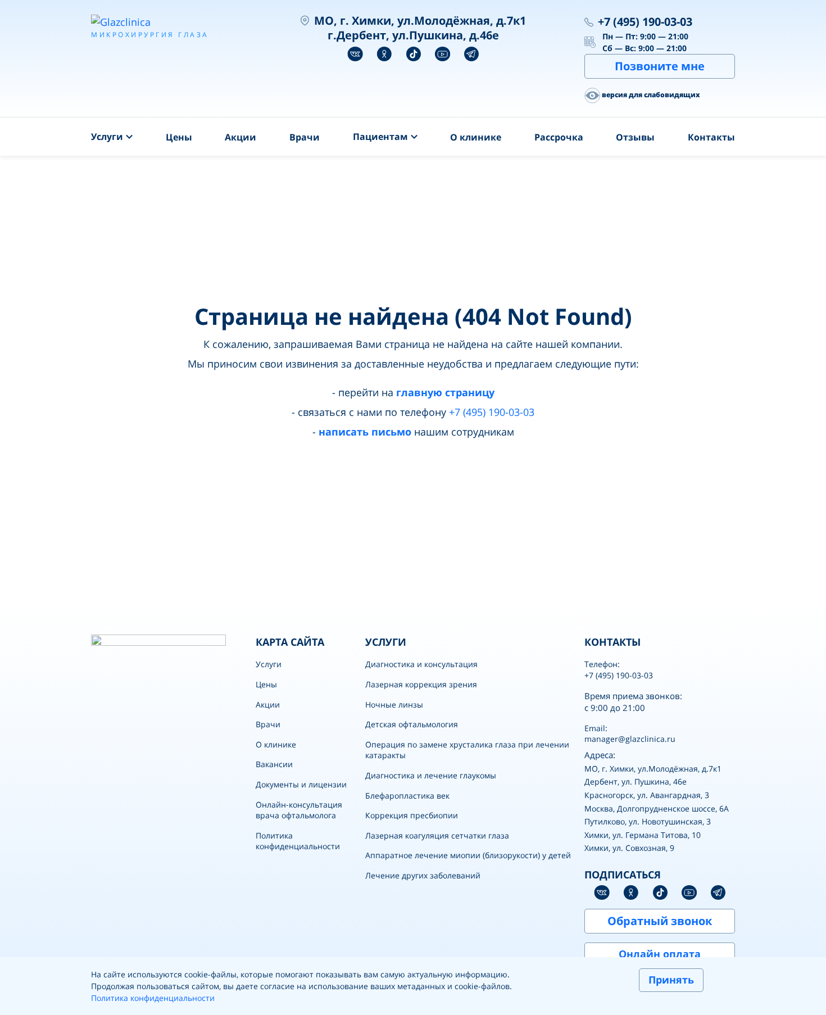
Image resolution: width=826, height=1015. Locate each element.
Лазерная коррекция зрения (421, 684)
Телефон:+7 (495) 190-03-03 (618, 670)
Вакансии (274, 764)
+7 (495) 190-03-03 (645, 21)
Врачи (304, 137)
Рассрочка (558, 137)
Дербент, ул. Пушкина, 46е (635, 781)
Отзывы (635, 137)
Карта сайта (290, 642)
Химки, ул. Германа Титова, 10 (642, 835)
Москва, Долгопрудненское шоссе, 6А (656, 808)
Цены (179, 137)
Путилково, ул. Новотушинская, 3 (647, 821)
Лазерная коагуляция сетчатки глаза (437, 835)
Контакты (711, 137)
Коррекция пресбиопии (411, 815)
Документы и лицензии (301, 784)
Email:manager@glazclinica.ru (629, 734)
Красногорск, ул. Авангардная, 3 (646, 795)
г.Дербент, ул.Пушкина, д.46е (413, 35)
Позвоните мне (660, 66)
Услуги (269, 664)
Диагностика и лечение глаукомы (430, 775)
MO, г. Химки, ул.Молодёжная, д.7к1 (652, 768)
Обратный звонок (659, 920)
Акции (240, 137)
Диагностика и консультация (421, 664)
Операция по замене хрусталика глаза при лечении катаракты (467, 750)
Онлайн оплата (660, 953)
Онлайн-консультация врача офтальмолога (299, 810)
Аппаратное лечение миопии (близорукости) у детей (468, 855)
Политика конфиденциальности (298, 841)
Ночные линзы (394, 704)
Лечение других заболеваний (422, 875)
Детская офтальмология (411, 724)
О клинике (475, 137)
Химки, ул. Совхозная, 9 (629, 847)
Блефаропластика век (407, 795)
